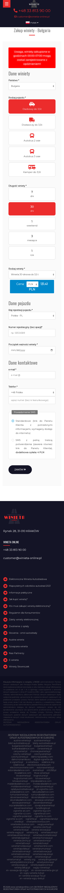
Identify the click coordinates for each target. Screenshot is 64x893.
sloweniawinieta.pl (42, 802)
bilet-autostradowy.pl (19, 743)
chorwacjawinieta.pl (40, 751)
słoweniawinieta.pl (23, 808)
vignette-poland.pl (22, 816)
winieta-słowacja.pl (41, 829)
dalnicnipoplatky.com (42, 756)
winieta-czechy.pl (42, 827)
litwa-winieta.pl (41, 773)
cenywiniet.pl (20, 751)
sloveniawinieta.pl (19, 797)
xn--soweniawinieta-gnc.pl (44, 870)
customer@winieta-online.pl (33, 16)
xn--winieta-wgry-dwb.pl (32, 878)
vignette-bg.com (42, 810)
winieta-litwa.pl (21, 829)
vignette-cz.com (22, 813)
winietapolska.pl (21, 848)
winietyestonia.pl (45, 862)
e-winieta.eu (32, 762)
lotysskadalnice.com (41, 781)
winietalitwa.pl (23, 843)
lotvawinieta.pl (42, 778)
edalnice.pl (18, 764)
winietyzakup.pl (22, 867)
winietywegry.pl (19, 865)
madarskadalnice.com (18, 783)
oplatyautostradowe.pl (22, 789)
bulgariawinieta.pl (43, 746)
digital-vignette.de (43, 759)
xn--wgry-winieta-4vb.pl (32, 873)
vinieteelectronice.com (22, 824)
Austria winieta (16, 639)
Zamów (19, 469)
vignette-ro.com (43, 816)
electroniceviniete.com (22, 767)
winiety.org (29, 859)
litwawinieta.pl (23, 775)
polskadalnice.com (19, 792)
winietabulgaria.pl (20, 838)
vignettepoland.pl (49, 819)
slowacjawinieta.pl (21, 802)
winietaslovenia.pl (21, 851)
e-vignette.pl (16, 762)
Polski (33, 22)
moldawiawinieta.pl (21, 786)
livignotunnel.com (23, 778)
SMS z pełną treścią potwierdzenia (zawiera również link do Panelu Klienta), (34, 446)
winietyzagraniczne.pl (42, 865)
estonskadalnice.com (19, 770)
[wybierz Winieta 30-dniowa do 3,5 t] (32, 274)
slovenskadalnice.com (42, 797)
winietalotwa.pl (40, 843)
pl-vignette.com (45, 789)
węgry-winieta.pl (41, 867)
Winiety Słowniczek (19, 666)
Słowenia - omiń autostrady (23, 633)
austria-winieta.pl (22, 740)
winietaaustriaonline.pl (18, 835)
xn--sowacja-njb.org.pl (17, 870)
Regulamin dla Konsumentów (24, 612)
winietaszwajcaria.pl (43, 854)
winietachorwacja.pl (42, 838)
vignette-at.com (21, 810)
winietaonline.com (43, 846)
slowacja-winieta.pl (44, 800)
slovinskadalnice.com (21, 800)
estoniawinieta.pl (45, 767)
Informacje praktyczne (20, 592)
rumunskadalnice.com (42, 794)
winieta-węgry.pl (15, 832)
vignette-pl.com (42, 813)
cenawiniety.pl (44, 748)
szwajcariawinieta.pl (45, 805)
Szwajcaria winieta (18, 646)
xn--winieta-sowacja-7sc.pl (32, 875)
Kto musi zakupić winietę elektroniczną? (30, 606)
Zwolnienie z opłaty (19, 626)
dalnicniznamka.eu (21, 759)
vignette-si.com (14, 819)
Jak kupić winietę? (18, 599)
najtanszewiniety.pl (43, 786)
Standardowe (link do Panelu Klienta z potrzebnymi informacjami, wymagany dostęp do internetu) (34, 426)
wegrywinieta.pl (45, 824)
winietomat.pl (14, 859)
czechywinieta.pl (42, 754)
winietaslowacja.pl (42, 851)
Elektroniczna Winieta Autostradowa (28, 579)
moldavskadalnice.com (45, 783)
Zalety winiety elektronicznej (23, 619)
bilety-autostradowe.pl (44, 743)
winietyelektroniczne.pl (22, 862)
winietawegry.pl (43, 856)
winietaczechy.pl (22, 840)
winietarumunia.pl (41, 848)
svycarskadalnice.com (20, 805)
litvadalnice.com (23, 773)
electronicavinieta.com (39, 764)
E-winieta (14, 660)
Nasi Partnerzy (16, 653)
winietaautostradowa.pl (45, 835)
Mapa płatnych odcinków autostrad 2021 (30, 586)
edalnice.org (48, 762)
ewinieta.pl (38, 770)
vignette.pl (31, 819)
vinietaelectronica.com (38, 821)
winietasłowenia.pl (22, 856)
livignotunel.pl (41, 775)
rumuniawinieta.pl (19, 794)
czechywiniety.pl (19, 756)
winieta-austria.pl (21, 827)
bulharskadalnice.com (23, 748)
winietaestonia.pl (42, 840)
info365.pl (51, 770)
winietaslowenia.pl (20, 854)
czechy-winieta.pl (22, 754)
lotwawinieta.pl (20, 781)
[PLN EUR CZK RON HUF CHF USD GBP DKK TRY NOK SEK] (32, 284)
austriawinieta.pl (42, 740)
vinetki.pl (18, 821)
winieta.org (32, 832)
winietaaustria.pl (49, 832)
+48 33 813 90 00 (33, 10)
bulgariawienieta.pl (21, 746)
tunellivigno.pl (43, 808)
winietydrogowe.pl (47, 859)
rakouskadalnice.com (43, 792)
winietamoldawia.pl (21, 846)
